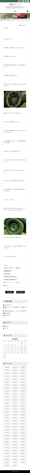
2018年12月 (23, 456)
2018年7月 (15, 462)
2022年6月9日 (23, 25)
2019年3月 (23, 453)
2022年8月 (7, 414)
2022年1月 (15, 420)
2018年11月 (7, 459)
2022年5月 (7, 417)
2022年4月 (15, 417)
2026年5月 (7, 370)
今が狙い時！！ (8, 315)
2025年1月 (15, 385)
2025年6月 (23, 379)
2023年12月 (23, 396)
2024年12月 (23, 385)
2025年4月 (15, 382)
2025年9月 (23, 376)
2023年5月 (7, 405)
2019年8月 (7, 450)
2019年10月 (15, 447)
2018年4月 (15, 465)
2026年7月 (15, 367)
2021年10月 (15, 423)
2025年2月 (7, 385)
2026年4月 (15, 370)
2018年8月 (7, 462)
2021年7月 (15, 426)
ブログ (4, 19)
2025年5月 (7, 382)
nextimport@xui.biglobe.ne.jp (10, 279)
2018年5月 (7, 465)
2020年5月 (7, 441)
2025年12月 (23, 373)
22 (21, 350)
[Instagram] (21, 1)
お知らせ (6, 326)
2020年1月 (15, 444)
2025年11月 (7, 376)
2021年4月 (15, 429)
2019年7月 (15, 450)
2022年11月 (7, 411)
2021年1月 (15, 432)
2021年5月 (7, 429)
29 (21, 352)
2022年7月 (15, 414)
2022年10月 (15, 411)
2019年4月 (15, 453)
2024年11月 (7, 388)
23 (25, 350)
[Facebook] (23, 1)
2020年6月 (23, 438)
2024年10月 (15, 388)
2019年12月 (23, 444)
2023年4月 (15, 405)
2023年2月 (7, 408)
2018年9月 (23, 459)
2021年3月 (23, 429)
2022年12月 (23, 408)
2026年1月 (15, 373)
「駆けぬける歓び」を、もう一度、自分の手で (15, 311)
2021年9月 (23, 423)
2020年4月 (15, 441)
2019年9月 (23, 447)
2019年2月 (7, 456)
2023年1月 (15, 408)
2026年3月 (23, 370)
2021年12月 (23, 420)
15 (21, 347)
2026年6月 (23, 367)
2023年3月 (23, 405)
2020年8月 (7, 438)
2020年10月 (15, 435)
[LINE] (19, 1)
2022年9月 (23, 411)
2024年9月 (23, 388)
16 (25, 347)
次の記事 (20, 292)
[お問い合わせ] (26, 1)
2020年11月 (7, 435)
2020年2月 (7, 444)
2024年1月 (15, 396)
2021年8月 (7, 426)
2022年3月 (23, 417)
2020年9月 (23, 435)
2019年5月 (7, 453)
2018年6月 (23, 462)
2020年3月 (23, 441)
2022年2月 (7, 420)
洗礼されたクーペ (8, 305)
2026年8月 (7, 367)
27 (15, 352)
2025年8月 (7, 379)
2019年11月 (7, 447)
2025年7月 (15, 379)
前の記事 (9, 292)
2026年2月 (7, 373)
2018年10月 (15, 459)
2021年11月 (7, 423)
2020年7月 (15, 438)
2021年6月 (23, 426)
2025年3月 (23, 382)
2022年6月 (23, 414)
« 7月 (4, 357)
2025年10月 (15, 376)
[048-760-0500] (28, 1)
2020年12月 (23, 432)
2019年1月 (15, 456)
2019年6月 (23, 450)
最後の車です (7, 313)
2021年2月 (7, 432)
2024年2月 (7, 396)
